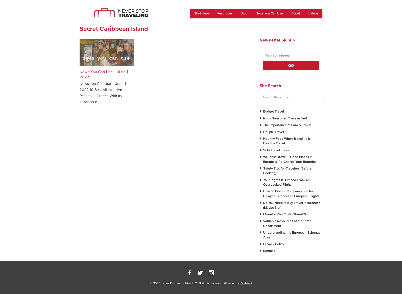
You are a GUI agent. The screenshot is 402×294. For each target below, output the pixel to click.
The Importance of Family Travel (287, 125)
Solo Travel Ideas (276, 150)
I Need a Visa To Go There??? (284, 214)
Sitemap (269, 251)
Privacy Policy (273, 244)
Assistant (246, 283)
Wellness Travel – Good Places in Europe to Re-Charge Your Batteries (290, 159)
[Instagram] (211, 273)
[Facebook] (190, 273)
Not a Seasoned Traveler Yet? (285, 118)
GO (291, 65)
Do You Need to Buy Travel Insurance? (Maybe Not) (291, 205)
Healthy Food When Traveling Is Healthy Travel (287, 141)
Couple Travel (273, 132)
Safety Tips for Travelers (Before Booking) (287, 170)
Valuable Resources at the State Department (287, 223)
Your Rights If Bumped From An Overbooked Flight (286, 182)
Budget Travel (273, 111)
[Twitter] (200, 273)
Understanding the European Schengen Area (292, 235)
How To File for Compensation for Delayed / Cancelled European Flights (291, 193)
